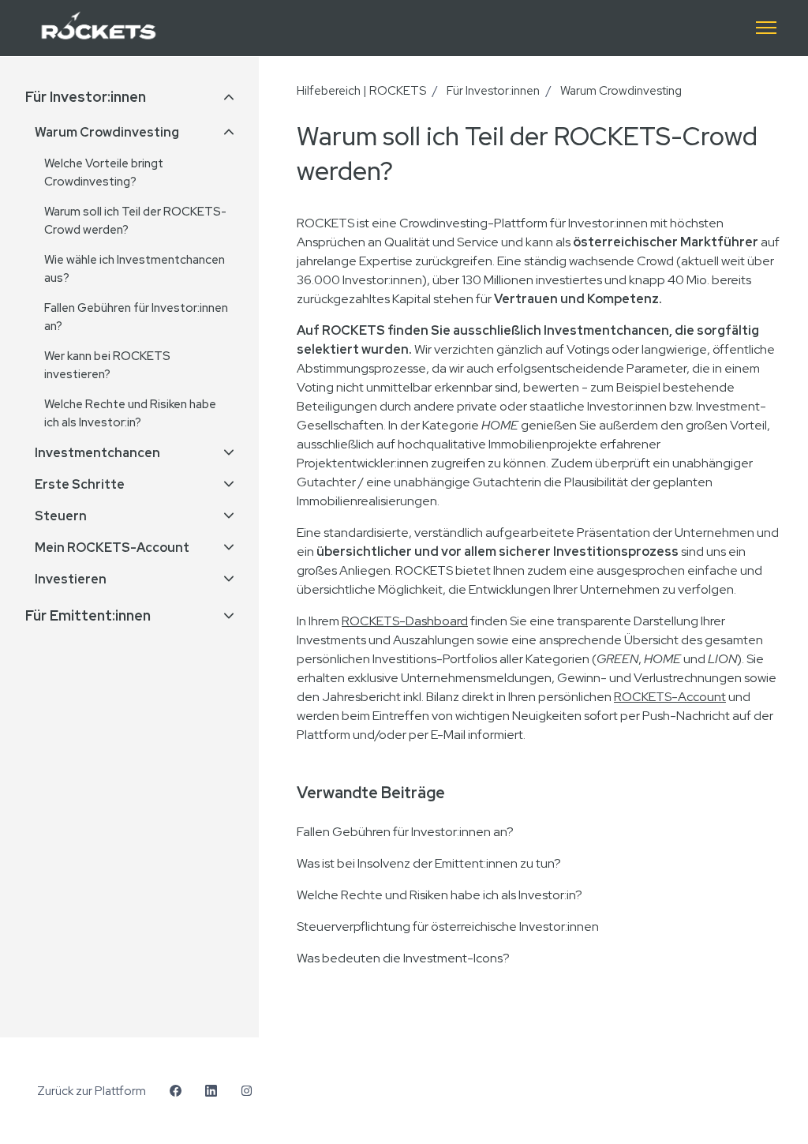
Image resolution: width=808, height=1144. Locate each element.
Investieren (71, 579)
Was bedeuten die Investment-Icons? (403, 958)
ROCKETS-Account (670, 696)
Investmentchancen (97, 452)
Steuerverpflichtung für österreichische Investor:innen (448, 926)
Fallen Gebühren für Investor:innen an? (405, 831)
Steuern (61, 516)
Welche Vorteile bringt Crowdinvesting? (103, 172)
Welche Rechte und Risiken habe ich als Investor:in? (439, 895)
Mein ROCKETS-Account (112, 547)
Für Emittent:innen (88, 615)
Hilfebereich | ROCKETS (361, 91)
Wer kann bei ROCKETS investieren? (107, 365)
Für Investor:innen (493, 91)
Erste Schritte (80, 484)
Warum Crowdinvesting (621, 91)
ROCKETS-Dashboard (405, 621)
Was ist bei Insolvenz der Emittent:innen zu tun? (429, 863)
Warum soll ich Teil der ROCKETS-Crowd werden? (135, 221)
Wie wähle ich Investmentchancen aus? (134, 269)
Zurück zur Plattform (91, 1091)
